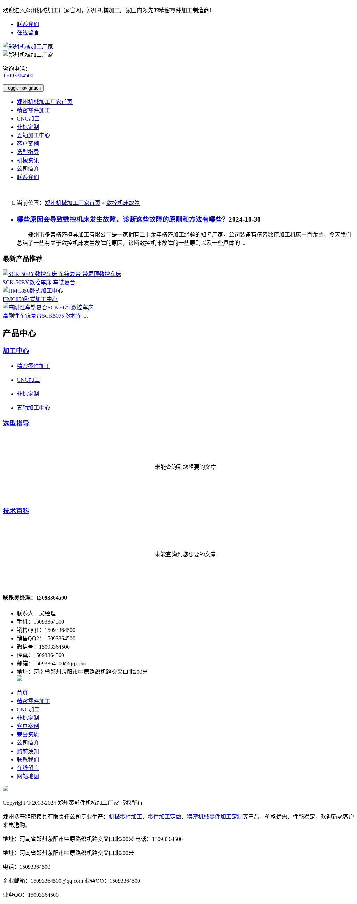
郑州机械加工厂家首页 (45, 102)
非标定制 (28, 127)
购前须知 (28, 751)
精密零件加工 (33, 110)
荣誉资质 (28, 734)
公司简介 (28, 169)
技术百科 (16, 511)
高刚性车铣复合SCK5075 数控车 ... (45, 316)
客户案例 (28, 144)
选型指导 (28, 152)
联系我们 (28, 24)
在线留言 (28, 33)
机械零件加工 (125, 817)
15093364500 (18, 75)
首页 (22, 693)
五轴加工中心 (33, 135)
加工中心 (16, 350)
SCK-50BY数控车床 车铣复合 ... (42, 282)
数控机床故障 (123, 203)
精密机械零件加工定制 (215, 817)
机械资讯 (28, 160)
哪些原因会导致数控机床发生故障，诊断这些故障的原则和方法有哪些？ (123, 219)
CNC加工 (28, 119)
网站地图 (28, 776)
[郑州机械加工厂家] (28, 46)
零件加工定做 (164, 817)
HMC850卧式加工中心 (30, 299)
